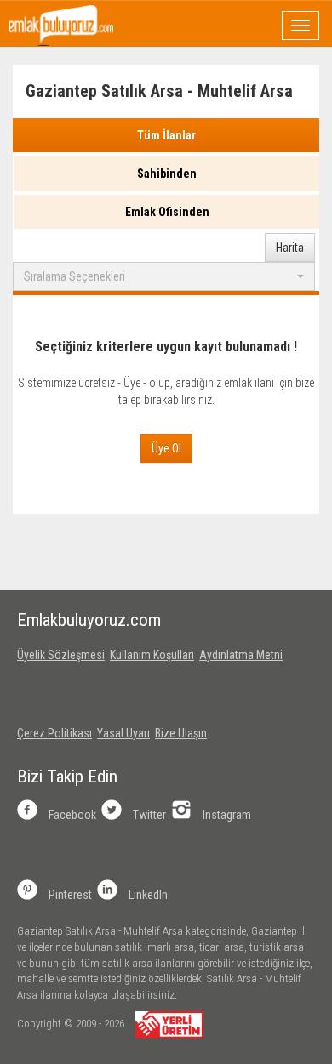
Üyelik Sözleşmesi (61, 655)
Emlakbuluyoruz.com (89, 620)
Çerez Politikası (54, 733)
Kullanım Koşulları (152, 655)
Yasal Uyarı (123, 733)
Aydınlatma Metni (241, 655)
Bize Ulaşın (181, 733)
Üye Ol (166, 448)
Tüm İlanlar (166, 135)
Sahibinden (167, 173)
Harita (290, 247)
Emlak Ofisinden (167, 212)
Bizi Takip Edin (67, 776)
